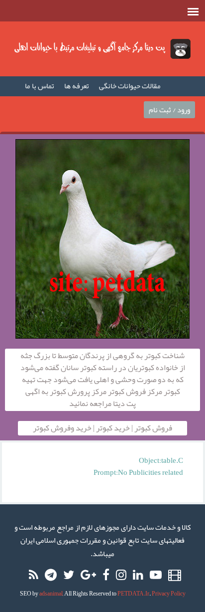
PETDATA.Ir (133, 594)
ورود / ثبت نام (169, 109)
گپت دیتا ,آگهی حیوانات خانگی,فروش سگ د (102, 49)
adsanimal (51, 594)
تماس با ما (39, 85)
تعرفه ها (76, 85)
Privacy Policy (169, 594)
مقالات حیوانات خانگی (130, 85)
